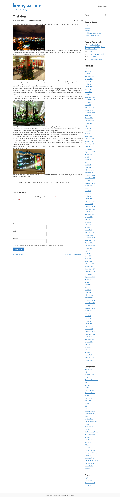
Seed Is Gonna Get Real (92, 36)
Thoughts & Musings (91, 453)
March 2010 (88, 199)
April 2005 (88, 352)
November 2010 (90, 178)
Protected (88, 429)
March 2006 (88, 324)
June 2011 (88, 160)
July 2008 (87, 251)
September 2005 (90, 339)
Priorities (88, 30)
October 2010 (89, 180)
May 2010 (88, 193)
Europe (87, 388)
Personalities (89, 427)
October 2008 (89, 243)
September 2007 (90, 277)
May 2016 (88, 71)
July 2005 (87, 344)
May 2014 (88, 89)
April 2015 (88, 84)
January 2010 (89, 204)
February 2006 (89, 326)
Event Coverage (89, 390)
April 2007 (88, 290)
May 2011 (88, 162)
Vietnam (87, 468)
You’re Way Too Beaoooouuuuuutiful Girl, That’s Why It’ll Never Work (95, 47)
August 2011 (88, 154)
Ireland (87, 403)
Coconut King (18, 254)
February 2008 (89, 264)
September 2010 (90, 183)
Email (15, 231)
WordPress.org (89, 485)
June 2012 (88, 128)
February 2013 (89, 107)
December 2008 (90, 238)
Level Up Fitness (90, 411)
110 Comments (79, 20)
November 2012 (90, 115)
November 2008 (90, 240)
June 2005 (88, 347)
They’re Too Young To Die (96, 54)
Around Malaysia (90, 369)
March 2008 (88, 261)
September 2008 (90, 245)
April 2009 (88, 227)
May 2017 (88, 68)
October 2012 (89, 118)
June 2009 (88, 222)
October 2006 (89, 305)
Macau (87, 416)
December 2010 (90, 175)
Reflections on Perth (91, 434)
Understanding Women (92, 461)
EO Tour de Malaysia (95, 59)
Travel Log (88, 455)
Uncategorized (89, 458)
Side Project (88, 440)
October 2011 (89, 149)
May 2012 (88, 131)
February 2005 (89, 357)
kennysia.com (27, 6)
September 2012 (90, 120)
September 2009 (90, 214)
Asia (86, 372)
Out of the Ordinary (91, 421)
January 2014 (89, 94)
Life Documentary (90, 414)
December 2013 (90, 97)
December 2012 (90, 113)
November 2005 (90, 334)
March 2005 (88, 355)
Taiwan (87, 445)
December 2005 (90, 331)
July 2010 (87, 188)
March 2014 (88, 92)
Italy (86, 406)
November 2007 (90, 272)
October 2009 (89, 212)
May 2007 (88, 287)
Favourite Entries (90, 393)
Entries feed (88, 480)
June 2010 (88, 191)
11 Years (87, 28)
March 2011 (88, 167)
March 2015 (88, 87)
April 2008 (88, 258)
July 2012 (87, 126)
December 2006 (90, 300)
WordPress (60, 495)
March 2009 (88, 230)
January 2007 (89, 298)
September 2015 (90, 76)
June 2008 (88, 253)
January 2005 (89, 360)
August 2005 (88, 342)
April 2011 (88, 165)
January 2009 (89, 235)
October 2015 (89, 74)
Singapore (88, 442)
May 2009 (88, 225)
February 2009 (89, 232)
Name (15, 224)
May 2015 (88, 81)
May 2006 (88, 318)
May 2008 (88, 256)
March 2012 (88, 136)
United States (89, 466)
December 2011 (90, 144)
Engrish (87, 385)
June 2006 (88, 316)
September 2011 (90, 152)
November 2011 (90, 146)
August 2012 (88, 123)
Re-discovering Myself (35, 20)
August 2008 (88, 248)
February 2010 (89, 201)
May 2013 (88, 105)
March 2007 (88, 292)
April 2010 (88, 196)
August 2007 (88, 279)
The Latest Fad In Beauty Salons (72, 254)
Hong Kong (88, 398)
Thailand (87, 447)
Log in (87, 478)
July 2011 (87, 157)
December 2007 (90, 269)
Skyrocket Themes (69, 495)
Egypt (86, 382)
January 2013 (89, 110)
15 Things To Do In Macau (93, 33)
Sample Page (102, 6)
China (86, 377)
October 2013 (89, 102)
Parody (87, 424)
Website (15, 238)
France (87, 395)
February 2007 (89, 295)
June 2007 (88, 285)
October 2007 (89, 274)
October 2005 (89, 337)
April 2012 (88, 133)
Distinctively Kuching (91, 380)
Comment (16, 200)
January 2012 (89, 141)
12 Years (87, 25)
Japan (86, 408)
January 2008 (89, 266)
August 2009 (88, 217)
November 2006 (90, 303)
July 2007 (87, 282)
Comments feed (90, 483)
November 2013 (90, 100)
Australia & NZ (89, 375)
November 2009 (90, 209)
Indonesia (88, 401)
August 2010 (88, 186)
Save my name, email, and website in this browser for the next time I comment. (39, 245)
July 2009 (87, 219)
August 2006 (88, 311)
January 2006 (89, 329)
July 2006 (87, 313)
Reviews (87, 437)
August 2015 (88, 79)
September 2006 (90, 308)
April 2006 (88, 321)
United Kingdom (90, 463)
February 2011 (89, 170)
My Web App (89, 419)
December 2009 (90, 206)
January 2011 (89, 173)
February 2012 (89, 139)
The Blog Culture (90, 450)
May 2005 (88, 350)
